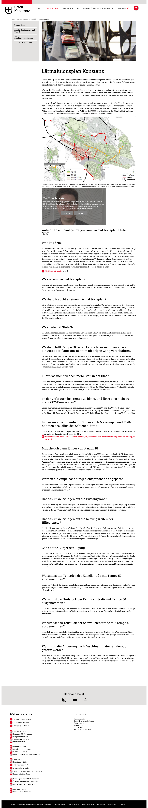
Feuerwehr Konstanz (21, 774)
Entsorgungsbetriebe (21, 765)
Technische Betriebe (21, 768)
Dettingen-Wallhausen (22, 719)
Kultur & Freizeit (83, 8)
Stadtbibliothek (19, 742)
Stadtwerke (17, 759)
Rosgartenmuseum (20, 737)
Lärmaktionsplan (44, 19)
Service (38, 8)
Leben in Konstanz (52, 8)
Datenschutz (112, 804)
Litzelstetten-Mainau (21, 726)
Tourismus (121, 8)
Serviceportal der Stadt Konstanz (26, 779)
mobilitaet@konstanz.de (23, 38)
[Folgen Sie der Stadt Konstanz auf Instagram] (63, 700)
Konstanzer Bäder (20, 762)
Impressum (101, 804)
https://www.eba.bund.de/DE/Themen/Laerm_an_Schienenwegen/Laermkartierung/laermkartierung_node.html (90, 437)
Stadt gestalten (68, 8)
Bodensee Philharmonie (22, 734)
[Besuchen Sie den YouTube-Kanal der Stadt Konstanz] (75, 700)
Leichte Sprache (73, 804)
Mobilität (33, 19)
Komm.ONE (47, 804)
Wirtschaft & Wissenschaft (103, 8)
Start (13, 19)
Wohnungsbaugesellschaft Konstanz (27, 771)
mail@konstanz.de (84, 729)
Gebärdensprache (88, 804)
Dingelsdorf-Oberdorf (21, 722)
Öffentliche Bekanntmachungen (25, 781)
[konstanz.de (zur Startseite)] (17, 10)
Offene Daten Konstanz (22, 791)
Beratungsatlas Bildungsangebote (26, 754)
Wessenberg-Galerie (21, 739)
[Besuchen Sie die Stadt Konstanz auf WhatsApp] (85, 700)
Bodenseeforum (19, 746)
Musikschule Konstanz (22, 749)
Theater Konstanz (20, 731)
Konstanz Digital (19, 789)
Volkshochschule (20, 752)
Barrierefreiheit (60, 804)
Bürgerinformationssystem (24, 784)
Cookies (122, 804)
